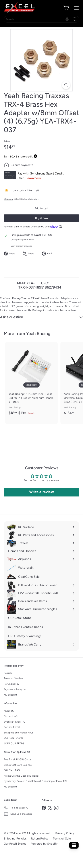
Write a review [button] (41, 492)
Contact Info (11, 716)
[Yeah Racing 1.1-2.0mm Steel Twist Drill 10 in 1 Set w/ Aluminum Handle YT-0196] (31, 380)
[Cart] (66, 8)
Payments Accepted (15, 689)
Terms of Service (13, 678)
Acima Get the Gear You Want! (21, 775)
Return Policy (39, 838)
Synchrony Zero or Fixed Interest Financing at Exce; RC (35, 781)
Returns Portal (12, 727)
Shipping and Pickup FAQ (18, 732)
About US (9, 711)
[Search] (74, 19)
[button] (67, 19)
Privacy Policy (64, 833)
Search (8, 673)
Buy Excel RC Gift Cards (17, 759)
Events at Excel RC (14, 721)
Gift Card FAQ (12, 770)
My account (10, 694)
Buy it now (41, 218)
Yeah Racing (38, 333)
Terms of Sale (62, 838)
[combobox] (41, 19)
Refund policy (11, 683)
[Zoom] (66, 85)
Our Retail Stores (13, 738)
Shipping (8, 199)
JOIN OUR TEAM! (14, 743)
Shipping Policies (15, 838)
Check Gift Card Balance (18, 765)
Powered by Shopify (44, 843)
